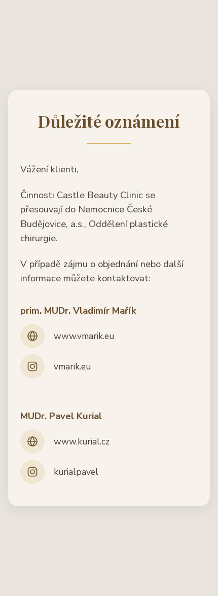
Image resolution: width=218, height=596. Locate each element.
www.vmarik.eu (84, 336)
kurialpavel (76, 472)
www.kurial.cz (82, 441)
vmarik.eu (72, 366)
